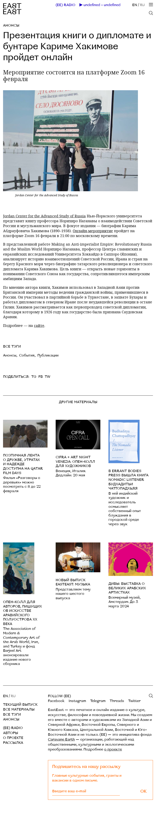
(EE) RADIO (65, 5)
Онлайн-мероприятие (93, 230)
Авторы (10, 733)
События (27, 355)
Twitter (134, 701)
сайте (39, 325)
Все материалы (19, 709)
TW (47, 377)
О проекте (13, 738)
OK (143, 791)
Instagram (77, 701)
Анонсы (11, 25)
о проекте (113, 749)
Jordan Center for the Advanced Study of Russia (44, 216)
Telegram (98, 701)
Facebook (56, 701)
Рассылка (13, 743)
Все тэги (12, 714)
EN (134, 5)
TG (33, 377)
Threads (117, 701)
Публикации (47, 355)
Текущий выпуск (20, 704)
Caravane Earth (61, 739)
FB (40, 377)
